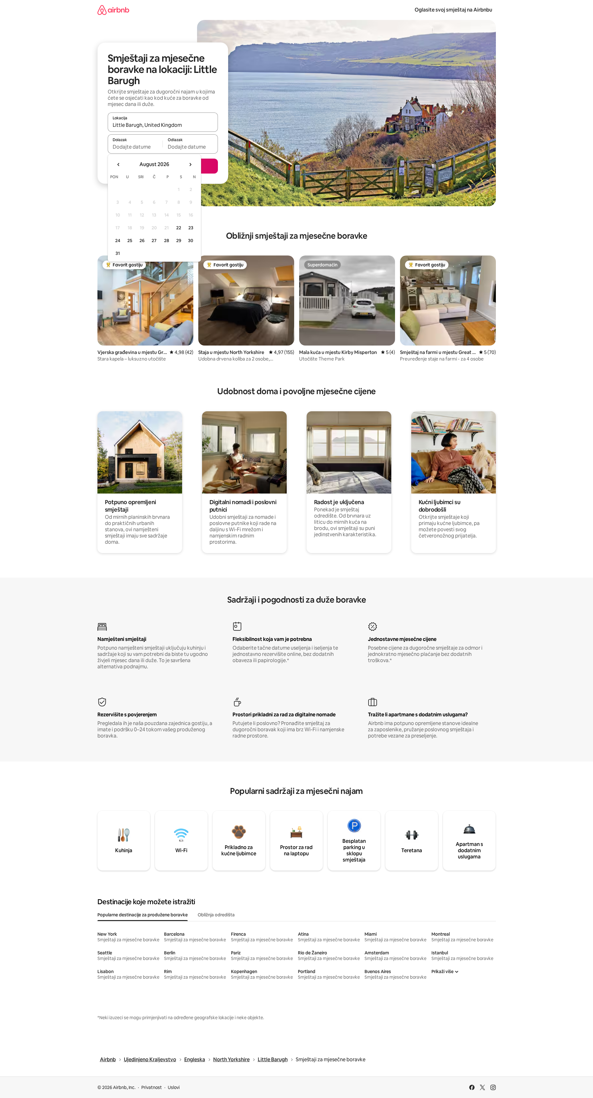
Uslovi (174, 1087)
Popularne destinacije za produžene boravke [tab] (142, 915)
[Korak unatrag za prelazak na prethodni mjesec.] (118, 164)
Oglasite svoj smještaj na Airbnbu (453, 10)
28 (166, 240)
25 (129, 240)
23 (190, 228)
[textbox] (135, 146)
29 (178, 240)
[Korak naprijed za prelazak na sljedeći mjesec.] (190, 164)
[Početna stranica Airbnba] (113, 10)
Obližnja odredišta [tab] (216, 915)
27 (154, 240)
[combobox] (163, 125)
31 (117, 253)
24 (117, 240)
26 (141, 240)
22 (178, 228)
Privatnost (151, 1087)
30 (190, 240)
